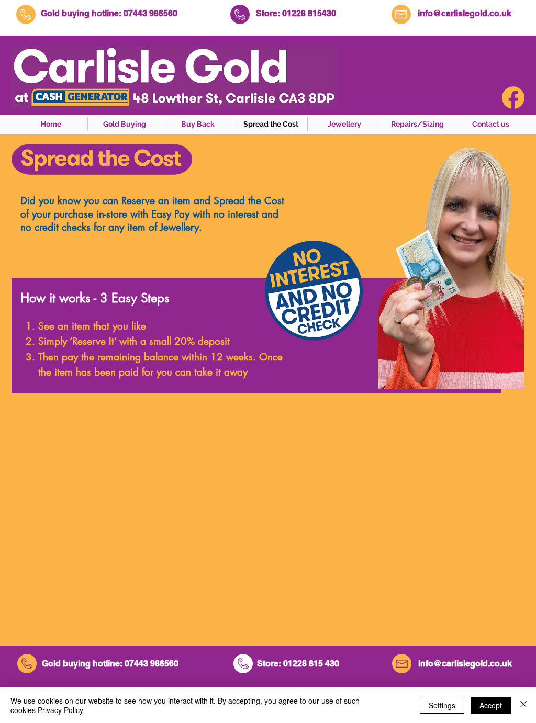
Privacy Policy (60, 710)
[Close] (523, 705)
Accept (490, 705)
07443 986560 (150, 13)
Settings (442, 705)
